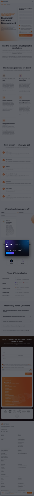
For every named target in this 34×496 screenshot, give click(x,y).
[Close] (28, 241)
